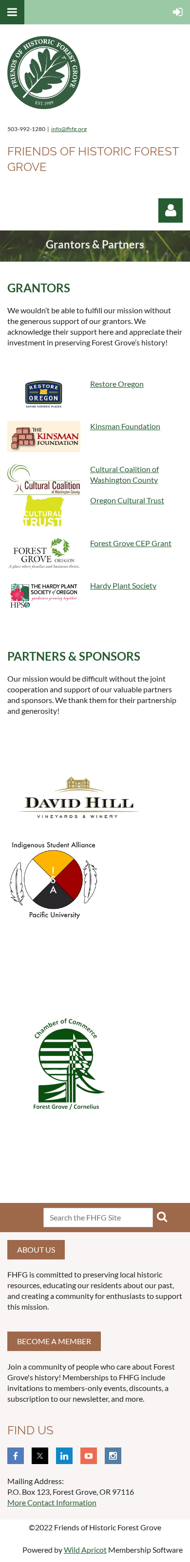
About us (36, 1249)
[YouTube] (88, 1456)
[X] (40, 1456)
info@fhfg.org (69, 129)
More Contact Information (51, 1502)
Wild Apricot (85, 1549)
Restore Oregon (117, 383)
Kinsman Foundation (125, 426)
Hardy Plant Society (123, 585)
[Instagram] (113, 1456)
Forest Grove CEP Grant (130, 543)
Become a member (54, 1341)
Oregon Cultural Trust (127, 500)
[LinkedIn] (64, 1456)
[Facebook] (15, 1456)
